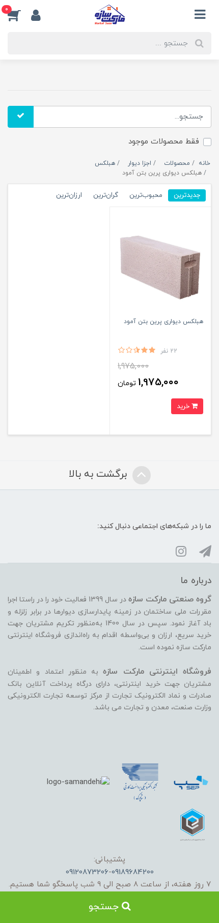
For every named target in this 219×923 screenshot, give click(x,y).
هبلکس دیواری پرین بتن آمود (163, 322)
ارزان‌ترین (69, 195)
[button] (19, 15)
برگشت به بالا (99, 475)
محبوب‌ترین (145, 195)
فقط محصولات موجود (163, 141)
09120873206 (87, 872)
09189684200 (133, 872)
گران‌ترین (105, 195)
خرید (184, 406)
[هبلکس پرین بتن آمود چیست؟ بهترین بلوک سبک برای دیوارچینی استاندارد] (160, 264)
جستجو (105, 907)
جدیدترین (187, 195)
